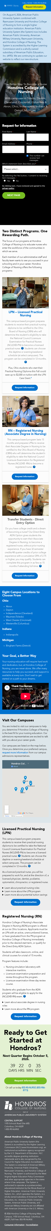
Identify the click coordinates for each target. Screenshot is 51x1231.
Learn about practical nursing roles (22, 888)
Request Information (34, 7)
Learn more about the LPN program (23, 891)
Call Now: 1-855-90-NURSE (34, 3)
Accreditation (32, 1225)
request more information (15, 753)
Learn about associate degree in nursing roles (23, 1004)
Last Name (31, 132)
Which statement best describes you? (19, 164)
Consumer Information (15, 1225)
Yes (8, 181)
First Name (7, 132)
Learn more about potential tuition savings (26, 895)
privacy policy (8, 189)
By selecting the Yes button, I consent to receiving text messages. (24, 177)
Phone (29, 144)
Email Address (8, 144)
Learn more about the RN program (22, 1009)
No (17, 181)
